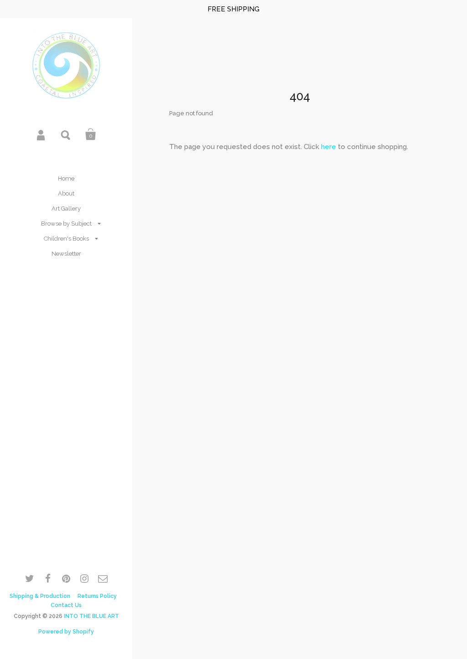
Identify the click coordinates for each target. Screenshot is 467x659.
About (66, 193)
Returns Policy (97, 596)
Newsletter (66, 253)
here (328, 147)
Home (66, 178)
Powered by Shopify (66, 631)
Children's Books (66, 238)
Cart (91, 134)
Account (41, 134)
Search (66, 134)
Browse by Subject (66, 223)
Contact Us (66, 605)
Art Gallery (66, 208)
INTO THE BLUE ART (91, 616)
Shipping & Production (40, 596)
